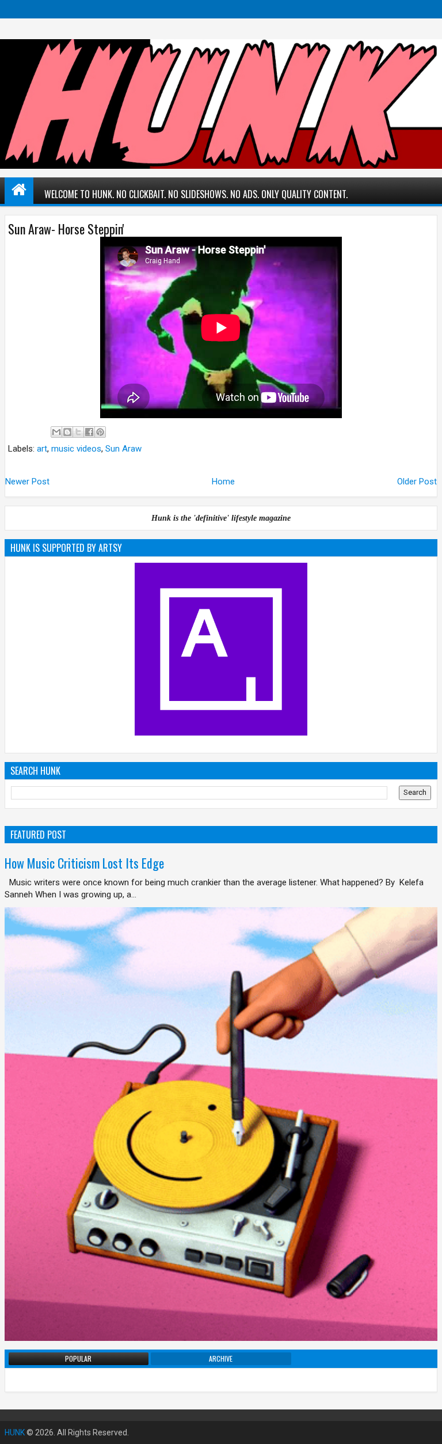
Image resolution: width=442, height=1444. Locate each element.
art (42, 449)
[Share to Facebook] (89, 432)
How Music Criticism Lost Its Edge (84, 863)
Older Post (417, 481)
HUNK (15, 1432)
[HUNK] (19, 189)
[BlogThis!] (67, 432)
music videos (76, 449)
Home (223, 481)
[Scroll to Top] (424, 1426)
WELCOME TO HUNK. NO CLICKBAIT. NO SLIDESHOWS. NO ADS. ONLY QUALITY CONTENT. (196, 194)
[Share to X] (78, 432)
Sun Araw (123, 449)
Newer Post (27, 481)
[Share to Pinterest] (100, 432)
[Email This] (56, 432)
